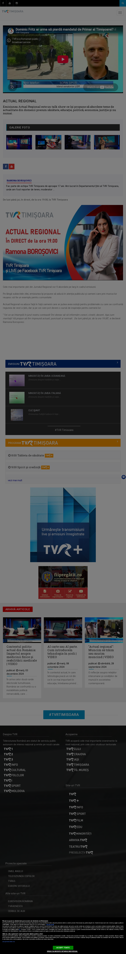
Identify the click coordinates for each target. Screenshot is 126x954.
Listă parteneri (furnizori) (8, 941)
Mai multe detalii (50, 924)
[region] (63, 935)
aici (19, 929)
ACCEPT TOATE (62, 948)
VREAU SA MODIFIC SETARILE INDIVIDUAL (62, 951)
